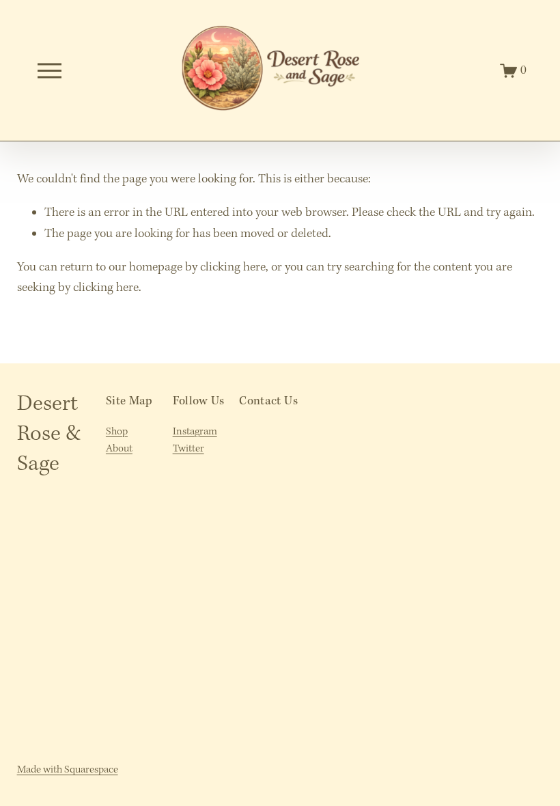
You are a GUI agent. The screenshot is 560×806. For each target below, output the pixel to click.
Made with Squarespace (67, 769)
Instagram (195, 431)
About (119, 448)
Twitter (188, 448)
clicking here (233, 267)
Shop (117, 431)
